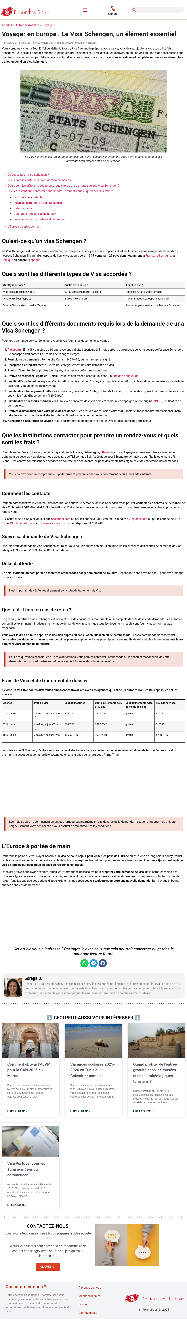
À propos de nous (90, 1287)
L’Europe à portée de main (24, 226)
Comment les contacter (28, 197)
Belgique (7, 260)
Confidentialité (88, 1312)
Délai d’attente (23, 208)
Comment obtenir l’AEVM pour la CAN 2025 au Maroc (28, 1070)
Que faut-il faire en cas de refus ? (35, 213)
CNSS (157, 401)
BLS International (21, 523)
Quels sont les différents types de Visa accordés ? (39, 180)
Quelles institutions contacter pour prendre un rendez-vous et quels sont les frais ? (60, 191)
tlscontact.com (60, 519)
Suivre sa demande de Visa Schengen (38, 203)
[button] (85, 10)
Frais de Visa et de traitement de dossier (39, 219)
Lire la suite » (17, 1111)
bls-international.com (51, 523)
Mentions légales (89, 1296)
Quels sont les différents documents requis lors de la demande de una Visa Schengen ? (63, 185)
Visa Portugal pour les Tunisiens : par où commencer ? (26, 1169)
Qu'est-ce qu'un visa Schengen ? (28, 174)
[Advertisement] (93, 785)
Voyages (48, 25)
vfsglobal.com (137, 519)
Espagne (34, 260)
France (150, 255)
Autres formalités (27, 25)
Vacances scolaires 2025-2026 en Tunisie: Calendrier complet (92, 1070)
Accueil (7, 25)
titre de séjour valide (125, 376)
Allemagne (164, 255)
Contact (84, 1304)
